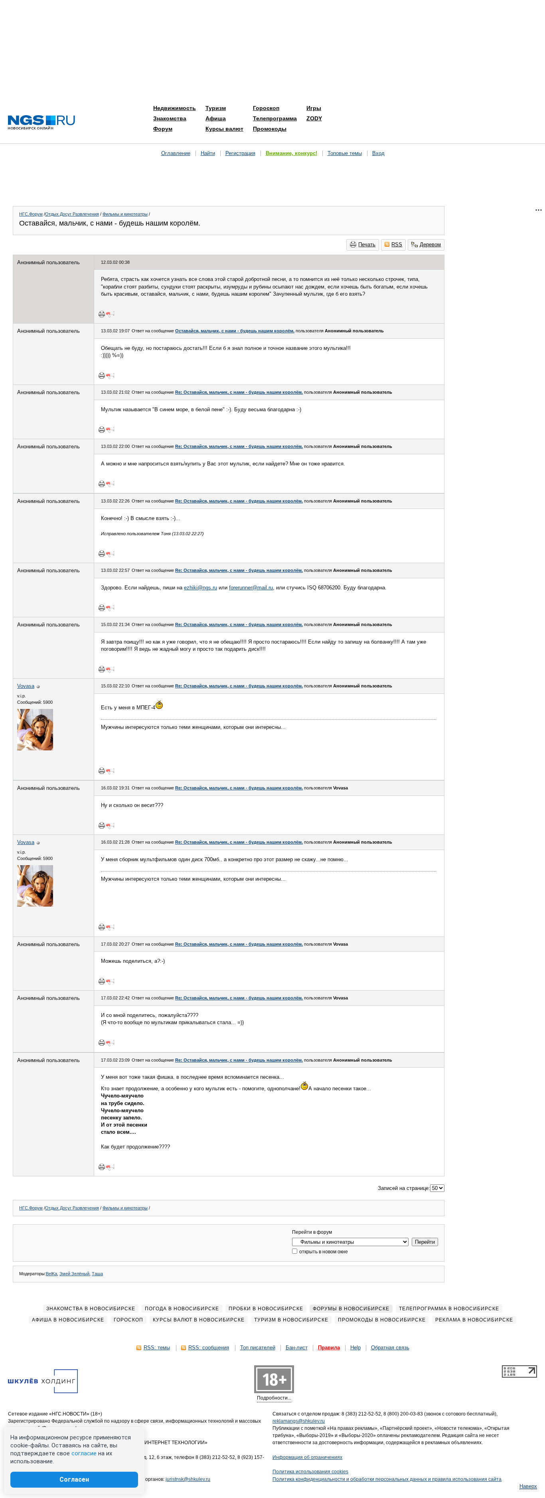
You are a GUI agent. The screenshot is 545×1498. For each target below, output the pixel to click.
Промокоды (269, 129)
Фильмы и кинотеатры (125, 214)
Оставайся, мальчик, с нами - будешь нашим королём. (234, 330)
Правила (329, 1348)
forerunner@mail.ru (251, 588)
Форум (162, 129)
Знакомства (169, 118)
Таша (97, 1273)
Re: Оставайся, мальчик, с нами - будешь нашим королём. (239, 392)
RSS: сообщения (208, 1348)
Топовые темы (345, 153)
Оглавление (175, 153)
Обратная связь (390, 1348)
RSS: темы (157, 1348)
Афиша (215, 118)
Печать (366, 244)
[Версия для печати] (102, 314)
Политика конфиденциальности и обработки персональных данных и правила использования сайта (387, 1479)
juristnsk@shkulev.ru (188, 1479)
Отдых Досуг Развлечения (72, 214)
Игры (313, 108)
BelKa (51, 1273)
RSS (396, 244)
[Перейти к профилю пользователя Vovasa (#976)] (35, 749)
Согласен (74, 1479)
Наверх (528, 1486)
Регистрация (240, 153)
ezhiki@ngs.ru (200, 588)
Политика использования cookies (310, 1471)
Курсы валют (224, 129)
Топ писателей (257, 1348)
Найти (208, 153)
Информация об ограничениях (307, 1457)
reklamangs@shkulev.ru (298, 1421)
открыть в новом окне (323, 1252)
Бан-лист (297, 1348)
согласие (84, 1453)
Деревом (430, 244)
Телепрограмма (275, 118)
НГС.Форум (31, 214)
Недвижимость (174, 108)
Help (355, 1348)
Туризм (215, 108)
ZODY (314, 118)
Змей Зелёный (74, 1273)
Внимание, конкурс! (291, 153)
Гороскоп (266, 108)
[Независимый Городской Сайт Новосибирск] (41, 123)
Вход (378, 153)
